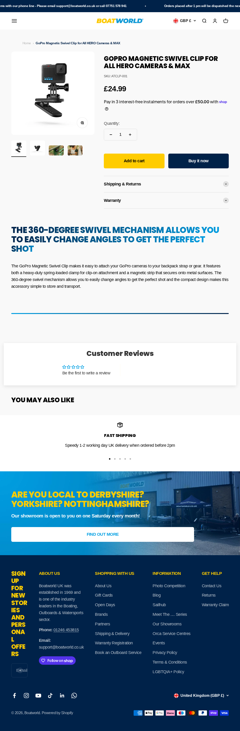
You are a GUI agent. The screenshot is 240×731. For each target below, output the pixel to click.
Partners (102, 624)
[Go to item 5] (130, 459)
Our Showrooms (167, 624)
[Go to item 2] (37, 148)
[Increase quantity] (130, 134)
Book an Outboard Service (118, 652)
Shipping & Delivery (112, 633)
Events (159, 643)
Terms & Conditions (170, 662)
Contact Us (211, 585)
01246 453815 (66, 630)
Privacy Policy (165, 652)
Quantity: (112, 123)
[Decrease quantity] (111, 134)
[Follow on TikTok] (50, 695)
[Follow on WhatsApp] (74, 695)
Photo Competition (169, 585)
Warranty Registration (114, 643)
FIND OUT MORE (103, 534)
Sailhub (159, 604)
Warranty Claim (215, 604)
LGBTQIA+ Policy (168, 671)
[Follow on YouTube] (38, 695)
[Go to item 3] (56, 151)
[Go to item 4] (75, 151)
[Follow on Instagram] (26, 695)
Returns (209, 595)
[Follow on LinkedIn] (62, 695)
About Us (103, 585)
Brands (101, 614)
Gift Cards (104, 595)
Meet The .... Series (170, 614)
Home (26, 43)
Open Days (105, 604)
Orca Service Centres (171, 633)
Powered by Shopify (57, 713)
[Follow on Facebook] (14, 695)
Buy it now (198, 161)
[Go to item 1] (18, 148)
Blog (157, 595)
